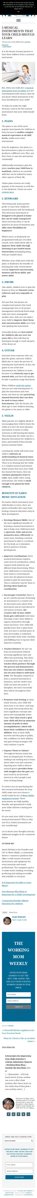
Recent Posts (13, 912)
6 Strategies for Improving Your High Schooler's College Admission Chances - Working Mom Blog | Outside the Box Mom (18, 1062)
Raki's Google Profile (19, 920)
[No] (34, 7)
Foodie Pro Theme (25, 1191)
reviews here (8, 192)
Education (11, 1025)
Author (5, 912)
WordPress (28, 1195)
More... (31, 1108)
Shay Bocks (9, 1193)
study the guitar (23, 385)
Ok (18, 11)
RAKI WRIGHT (19, 917)
